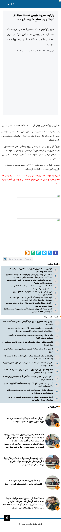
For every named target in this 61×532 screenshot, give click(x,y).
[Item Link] (52, 420)
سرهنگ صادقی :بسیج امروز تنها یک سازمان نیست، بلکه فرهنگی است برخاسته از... (30, 392)
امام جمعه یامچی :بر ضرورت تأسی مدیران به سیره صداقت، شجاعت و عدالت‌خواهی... (27, 310)
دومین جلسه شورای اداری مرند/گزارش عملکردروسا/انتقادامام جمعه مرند (31, 270)
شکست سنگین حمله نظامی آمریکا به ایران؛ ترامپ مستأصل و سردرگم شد (31, 287)
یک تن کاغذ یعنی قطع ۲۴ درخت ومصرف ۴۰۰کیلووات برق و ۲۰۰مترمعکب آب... (28, 385)
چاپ (28, 50)
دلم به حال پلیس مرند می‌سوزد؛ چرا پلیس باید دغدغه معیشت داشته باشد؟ (29, 282)
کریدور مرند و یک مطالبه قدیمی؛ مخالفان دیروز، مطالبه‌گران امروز (32, 293)
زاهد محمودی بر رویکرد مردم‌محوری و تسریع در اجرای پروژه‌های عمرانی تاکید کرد (31, 398)
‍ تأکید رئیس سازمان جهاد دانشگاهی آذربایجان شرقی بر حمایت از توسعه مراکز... (27, 378)
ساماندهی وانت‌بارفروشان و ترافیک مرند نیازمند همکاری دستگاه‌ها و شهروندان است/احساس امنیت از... (29, 276)
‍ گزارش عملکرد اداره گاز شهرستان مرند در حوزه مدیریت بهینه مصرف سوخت (29, 305)
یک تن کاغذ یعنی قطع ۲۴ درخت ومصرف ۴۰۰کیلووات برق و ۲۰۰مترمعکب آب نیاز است (24, 482)
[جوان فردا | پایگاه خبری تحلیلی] (46, 4)
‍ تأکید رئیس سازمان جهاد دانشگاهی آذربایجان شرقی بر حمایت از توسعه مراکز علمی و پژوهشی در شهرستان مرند (23, 462)
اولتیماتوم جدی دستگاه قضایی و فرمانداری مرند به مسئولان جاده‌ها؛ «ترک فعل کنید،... (31, 299)
